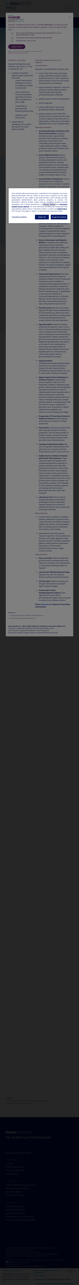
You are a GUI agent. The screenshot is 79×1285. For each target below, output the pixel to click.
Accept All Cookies (59, 217)
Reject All (42, 217)
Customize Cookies (19, 217)
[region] (39, 205)
